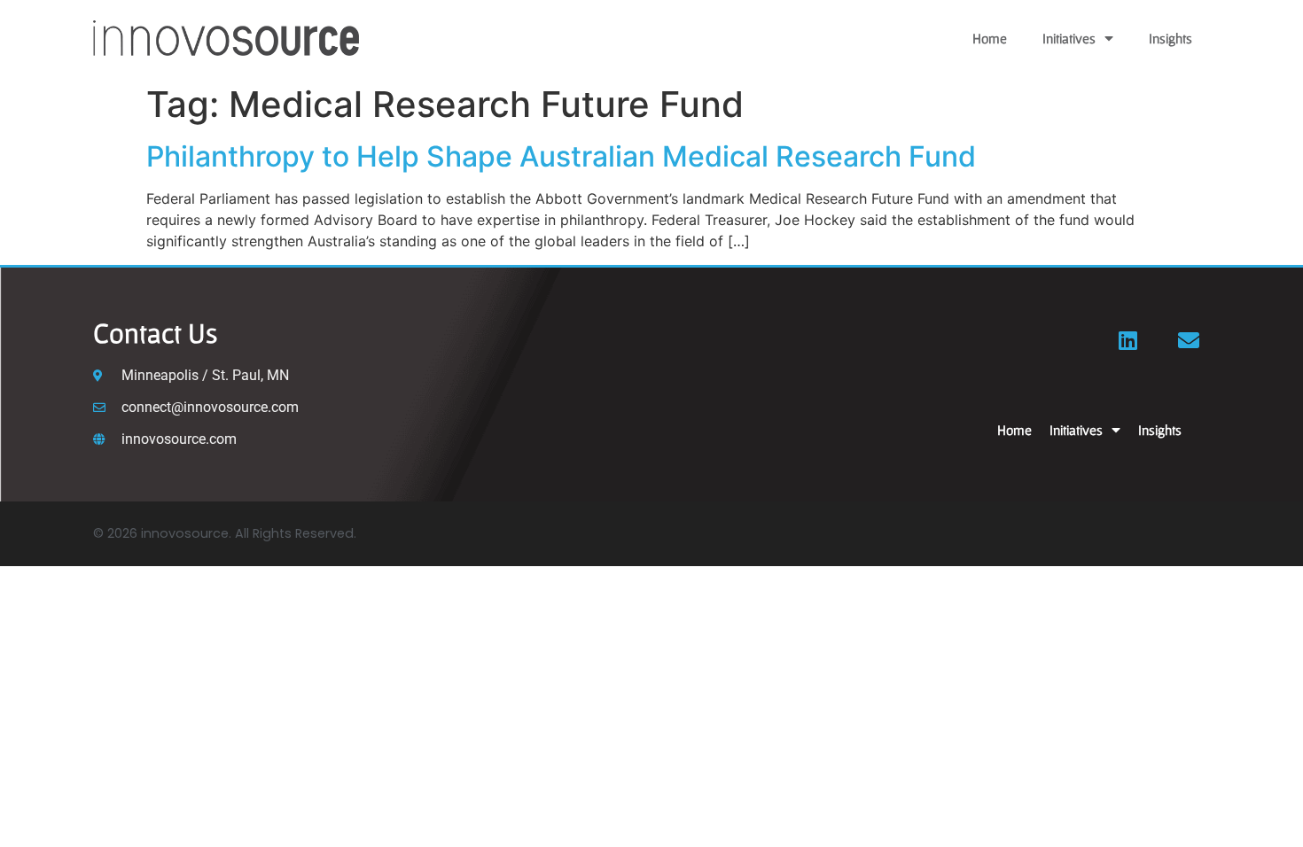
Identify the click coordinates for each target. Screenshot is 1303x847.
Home (989, 38)
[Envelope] (1188, 340)
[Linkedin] (1128, 340)
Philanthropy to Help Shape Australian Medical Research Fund (561, 156)
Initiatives (1069, 38)
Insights (1170, 38)
